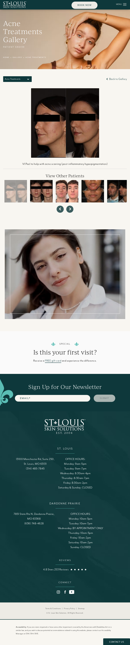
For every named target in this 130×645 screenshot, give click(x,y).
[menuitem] (58, 592)
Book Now (84, 5)
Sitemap (81, 609)
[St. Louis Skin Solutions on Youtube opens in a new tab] (71, 592)
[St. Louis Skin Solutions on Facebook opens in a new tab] (65, 592)
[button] (125, 4)
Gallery (17, 57)
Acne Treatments (36, 57)
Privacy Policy (69, 609)
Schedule (65, 267)
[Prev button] (60, 209)
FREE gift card (53, 360)
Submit (104, 398)
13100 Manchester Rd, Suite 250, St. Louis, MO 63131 (35, 461)
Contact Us (65, 292)
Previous (13, 167)
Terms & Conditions (53, 609)
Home (6, 57)
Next (120, 167)
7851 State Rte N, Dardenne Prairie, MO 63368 (34, 516)
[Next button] (69, 209)
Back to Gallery (118, 79)
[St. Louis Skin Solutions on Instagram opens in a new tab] (58, 592)
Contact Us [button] (116, 642)
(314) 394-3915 (32, 634)
